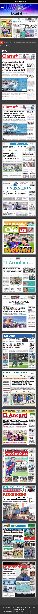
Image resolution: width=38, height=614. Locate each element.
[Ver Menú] (2, 8)
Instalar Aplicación (20, 1)
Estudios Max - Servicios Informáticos (25, 607)
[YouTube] (19, 609)
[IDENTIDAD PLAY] (19, 10)
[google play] (23, 609)
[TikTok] (18, 609)
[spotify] (21, 609)
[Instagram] (16, 609)
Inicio (3, 45)
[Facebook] (14, 609)
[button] (35, 28)
